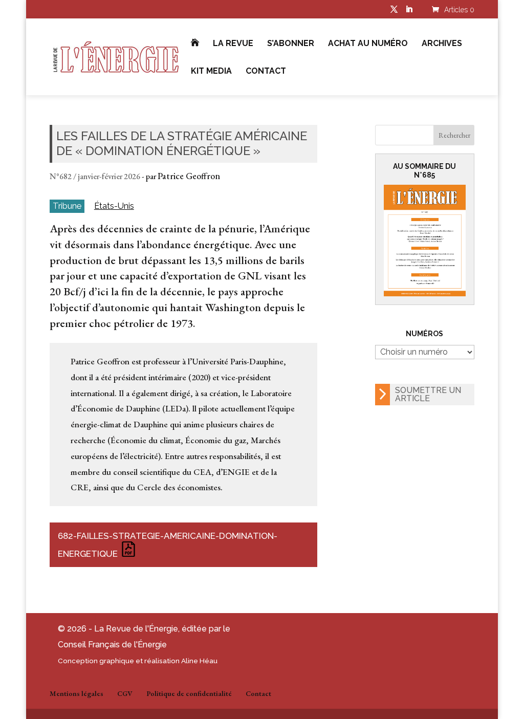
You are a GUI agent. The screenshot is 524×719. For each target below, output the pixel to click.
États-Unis (114, 206)
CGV (125, 693)
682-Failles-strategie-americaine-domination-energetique (167, 544)
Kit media (211, 72)
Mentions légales (76, 693)
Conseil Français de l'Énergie (112, 644)
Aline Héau (199, 661)
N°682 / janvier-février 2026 (95, 176)
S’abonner (290, 44)
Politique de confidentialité (189, 693)
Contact (266, 72)
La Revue (233, 44)
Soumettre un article (428, 394)
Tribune (67, 206)
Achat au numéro (368, 44)
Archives (442, 44)
